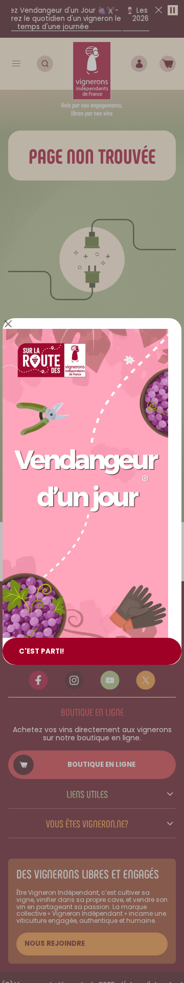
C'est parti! (41, 651)
